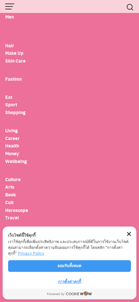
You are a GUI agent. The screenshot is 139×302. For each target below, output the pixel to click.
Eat (8, 97)
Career (12, 138)
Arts (9, 186)
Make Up (14, 53)
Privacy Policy (31, 253)
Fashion (13, 79)
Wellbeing (16, 161)
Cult (10, 202)
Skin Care (15, 60)
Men (9, 16)
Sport (11, 104)
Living (11, 130)
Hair (9, 45)
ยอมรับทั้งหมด (69, 265)
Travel (12, 217)
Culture (13, 179)
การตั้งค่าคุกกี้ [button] (69, 281)
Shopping (15, 112)
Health (12, 145)
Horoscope (16, 210)
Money (12, 153)
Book (10, 194)
